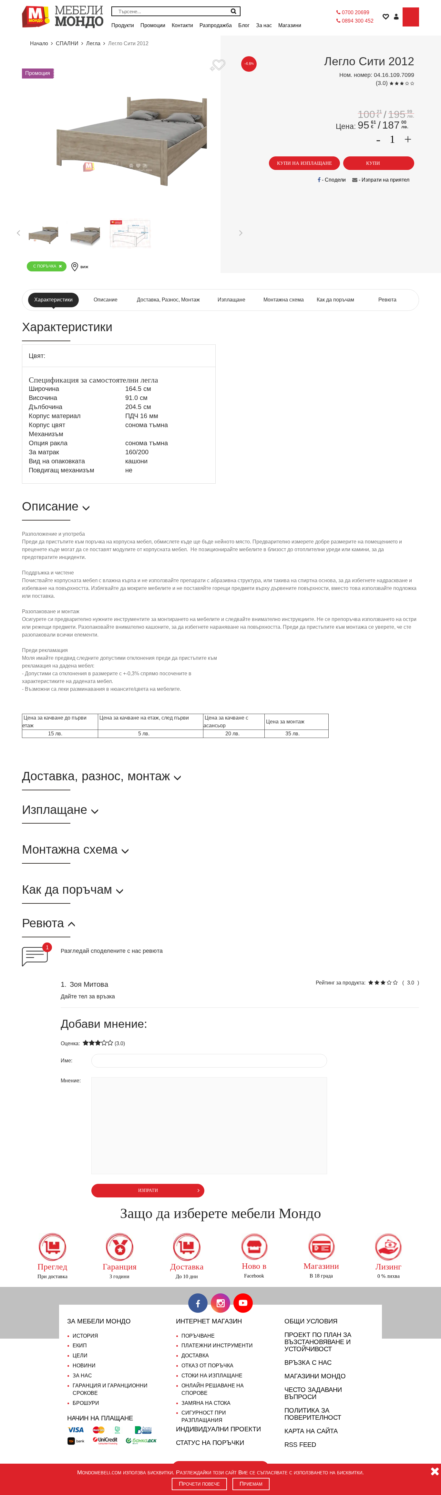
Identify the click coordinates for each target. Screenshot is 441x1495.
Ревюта (387, 299)
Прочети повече (199, 1483)
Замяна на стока (206, 1403)
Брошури (86, 1403)
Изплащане (231, 299)
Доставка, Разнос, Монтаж (168, 299)
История (85, 1336)
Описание (106, 299)
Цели (80, 1355)
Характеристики (53, 299)
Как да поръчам (335, 299)
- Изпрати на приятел (383, 180)
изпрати (148, 1190)
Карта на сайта (311, 1431)
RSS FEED (300, 1444)
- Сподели (333, 180)
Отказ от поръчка (207, 1365)
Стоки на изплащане (211, 1375)
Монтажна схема (283, 299)
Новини (84, 1365)
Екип (80, 1345)
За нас (82, 1375)
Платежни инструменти (217, 1345)
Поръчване (198, 1336)
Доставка (195, 1355)
